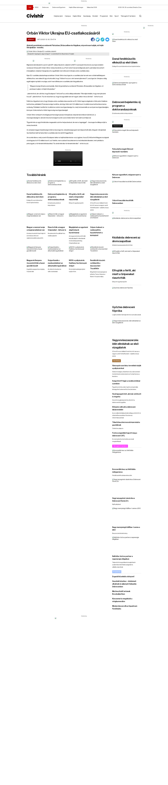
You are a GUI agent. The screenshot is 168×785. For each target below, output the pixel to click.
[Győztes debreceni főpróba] (126, 295)
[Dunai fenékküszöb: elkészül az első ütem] (36, 185)
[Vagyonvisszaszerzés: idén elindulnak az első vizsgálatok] (99, 185)
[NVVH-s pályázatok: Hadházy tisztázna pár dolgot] (78, 251)
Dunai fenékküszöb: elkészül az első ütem (35, 195)
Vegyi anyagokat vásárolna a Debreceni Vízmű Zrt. (123, 499)
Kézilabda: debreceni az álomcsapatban (126, 239)
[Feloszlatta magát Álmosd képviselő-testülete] (126, 137)
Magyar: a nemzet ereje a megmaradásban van (36, 228)
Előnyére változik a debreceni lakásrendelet (123, 408)
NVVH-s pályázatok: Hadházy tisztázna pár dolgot (78, 263)
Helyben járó (58, 16)
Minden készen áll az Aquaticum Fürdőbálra (124, 607)
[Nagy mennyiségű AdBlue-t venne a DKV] (126, 516)
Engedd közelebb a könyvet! (123, 576)
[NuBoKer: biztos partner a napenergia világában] (126, 545)
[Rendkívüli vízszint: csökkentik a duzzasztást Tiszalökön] (99, 251)
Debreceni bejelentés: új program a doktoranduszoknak (57, 196)
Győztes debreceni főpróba (123, 309)
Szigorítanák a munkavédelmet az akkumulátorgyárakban (57, 263)
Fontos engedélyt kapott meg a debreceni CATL (124, 434)
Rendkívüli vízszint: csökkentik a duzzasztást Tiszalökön (97, 264)
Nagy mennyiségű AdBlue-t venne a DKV (126, 528)
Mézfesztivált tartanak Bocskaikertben (121, 592)
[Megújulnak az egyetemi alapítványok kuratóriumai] (78, 218)
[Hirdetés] (84, 3)
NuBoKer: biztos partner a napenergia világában (122, 557)
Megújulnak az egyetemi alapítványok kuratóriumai (78, 230)
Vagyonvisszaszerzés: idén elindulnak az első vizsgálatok (99, 196)
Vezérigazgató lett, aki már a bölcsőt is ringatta (126, 395)
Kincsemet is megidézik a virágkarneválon (122, 600)
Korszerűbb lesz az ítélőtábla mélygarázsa (123, 470)
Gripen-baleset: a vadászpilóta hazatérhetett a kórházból (97, 231)
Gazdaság (87, 16)
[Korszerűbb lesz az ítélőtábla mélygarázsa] (126, 458)
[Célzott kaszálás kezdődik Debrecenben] (126, 189)
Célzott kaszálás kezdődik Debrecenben (122, 202)
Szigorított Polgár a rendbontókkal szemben (126, 382)
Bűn (111, 16)
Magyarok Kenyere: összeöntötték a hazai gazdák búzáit (36, 263)
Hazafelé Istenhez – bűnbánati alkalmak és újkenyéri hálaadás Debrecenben (124, 584)
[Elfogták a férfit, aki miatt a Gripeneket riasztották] (78, 185)
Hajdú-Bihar (77, 16)
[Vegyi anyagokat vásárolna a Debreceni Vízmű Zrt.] (126, 487)
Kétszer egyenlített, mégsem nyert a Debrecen (126, 176)
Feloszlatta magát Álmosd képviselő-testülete (122, 150)
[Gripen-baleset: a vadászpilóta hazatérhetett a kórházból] (99, 218)
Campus (68, 16)
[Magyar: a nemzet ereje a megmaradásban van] (36, 218)
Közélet (95, 16)
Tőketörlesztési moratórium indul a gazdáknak (126, 423)
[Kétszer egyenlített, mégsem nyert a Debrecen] (126, 163)
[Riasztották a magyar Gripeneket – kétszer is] (57, 218)
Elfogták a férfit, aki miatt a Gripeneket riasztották (76, 196)
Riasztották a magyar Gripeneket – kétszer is (57, 228)
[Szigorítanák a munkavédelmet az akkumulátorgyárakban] (57, 251)
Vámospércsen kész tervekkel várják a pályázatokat (126, 367)
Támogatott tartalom (128, 16)
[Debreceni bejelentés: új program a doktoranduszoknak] (57, 185)
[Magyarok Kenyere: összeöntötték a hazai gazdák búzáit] (36, 251)
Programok (104, 16)
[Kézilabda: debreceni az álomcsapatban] (126, 225)
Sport (117, 16)
